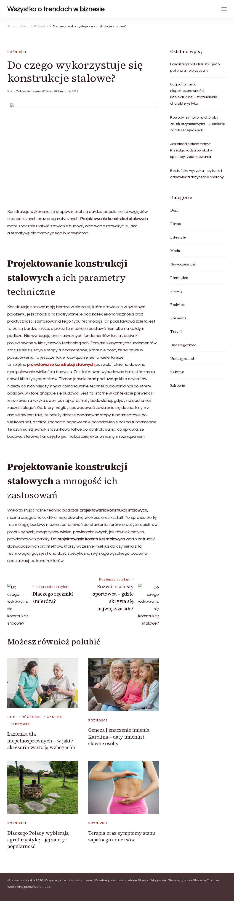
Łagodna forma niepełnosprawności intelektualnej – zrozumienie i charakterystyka (194, 93)
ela (9, 91)
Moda (175, 250)
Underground (182, 358)
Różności (17, 52)
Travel (176, 331)
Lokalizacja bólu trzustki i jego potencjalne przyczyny (195, 67)
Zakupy (54, 717)
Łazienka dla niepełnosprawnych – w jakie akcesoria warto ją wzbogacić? (41, 741)
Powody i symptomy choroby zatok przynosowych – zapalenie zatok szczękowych (197, 124)
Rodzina (177, 304)
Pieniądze (179, 277)
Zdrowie (21, 724)
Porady (176, 291)
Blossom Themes (206, 880)
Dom (11, 717)
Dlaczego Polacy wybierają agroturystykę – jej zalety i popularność (38, 840)
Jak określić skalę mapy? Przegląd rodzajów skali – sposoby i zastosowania (191, 150)
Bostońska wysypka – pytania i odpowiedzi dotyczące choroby (197, 174)
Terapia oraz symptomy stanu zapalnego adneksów (121, 836)
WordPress (41, 886)
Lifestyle (178, 237)
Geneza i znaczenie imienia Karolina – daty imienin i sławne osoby (118, 737)
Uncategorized (183, 344)
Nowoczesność (183, 264)
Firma (175, 223)
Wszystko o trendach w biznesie (56, 9)
